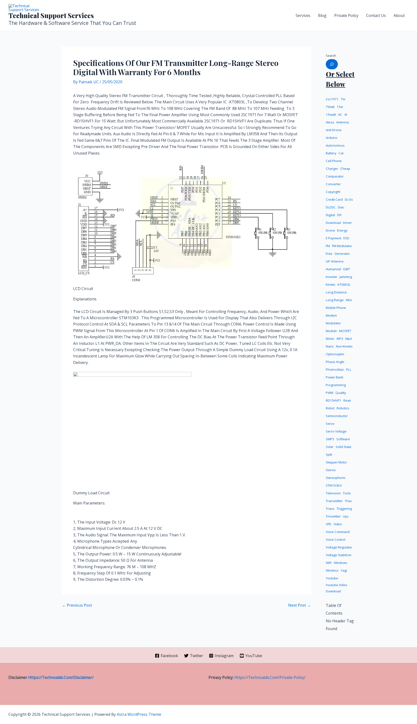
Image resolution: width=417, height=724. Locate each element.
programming (336, 385)
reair (347, 400)
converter (333, 184)
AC (340, 114)
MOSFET (345, 331)
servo (330, 423)
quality (340, 392)
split (329, 454)
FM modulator (342, 246)
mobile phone (336, 307)
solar (330, 447)
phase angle (335, 362)
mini (349, 300)
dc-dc (349, 199)
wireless (332, 570)
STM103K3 (334, 485)
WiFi (329, 563)
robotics (343, 408)
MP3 (340, 338)
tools (347, 493)
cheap (345, 168)
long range (335, 300)
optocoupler (335, 354)
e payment (333, 238)
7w (343, 99)
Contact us (376, 15)
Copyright (333, 192)
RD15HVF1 (333, 400)
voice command (338, 532)
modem (331, 315)
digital (330, 215)
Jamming (346, 277)
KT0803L (344, 284)
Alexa (330, 122)
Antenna (342, 122)
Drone (330, 230)
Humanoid (333, 269)
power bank (334, 377)
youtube (332, 578)
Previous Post (77, 605)
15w (340, 107)
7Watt (330, 107)
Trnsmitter (333, 516)
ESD (346, 238)
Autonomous (335, 145)
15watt (331, 114)
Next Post (299, 605)
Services (303, 15)
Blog (322, 15)
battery (331, 153)
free (329, 253)
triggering (344, 508)
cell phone (334, 161)
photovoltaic (335, 369)
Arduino (331, 137)
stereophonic (336, 478)
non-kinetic (344, 346)
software (343, 439)
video (338, 524)
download (333, 222)
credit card (334, 199)
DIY (339, 215)
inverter (331, 277)
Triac (348, 501)
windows (340, 563)
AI (345, 114)
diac (341, 207)
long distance (336, 292)
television (333, 493)
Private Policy (346, 15)
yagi (344, 570)
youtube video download (336, 588)
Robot (330, 408)
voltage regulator (339, 547)
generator (342, 253)
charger (332, 168)
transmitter (334, 501)
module (331, 331)
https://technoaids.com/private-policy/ (270, 677)
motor (330, 338)
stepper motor (336, 462)
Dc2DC (331, 207)
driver (347, 222)
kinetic (330, 284)
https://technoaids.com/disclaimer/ (61, 677)
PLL (348, 369)
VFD (328, 524)
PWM (329, 392)
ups (346, 516)
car (341, 153)
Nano (330, 346)
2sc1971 (332, 99)
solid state (343, 447)
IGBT (346, 269)
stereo (331, 470)
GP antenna (334, 261)
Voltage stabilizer (339, 555)
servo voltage (336, 431)
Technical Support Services (51, 15)
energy (342, 230)
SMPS (330, 439)
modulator (333, 323)
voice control (335, 539)
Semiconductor (337, 416)
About (399, 15)
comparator (335, 176)
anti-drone (333, 130)
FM (328, 246)
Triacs (330, 508)
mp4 (348, 338)
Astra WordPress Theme (139, 714)
